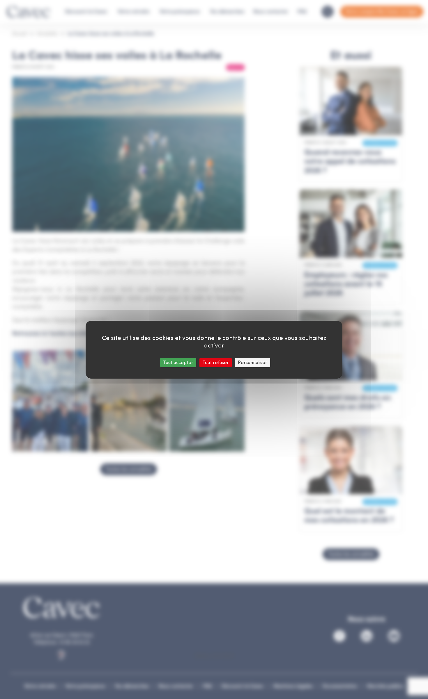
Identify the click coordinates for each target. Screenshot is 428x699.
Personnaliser (252, 362)
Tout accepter (178, 362)
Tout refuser (215, 362)
